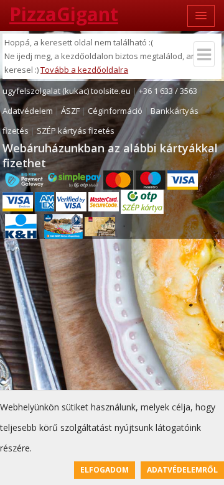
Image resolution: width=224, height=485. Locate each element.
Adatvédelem (27, 110)
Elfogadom (104, 469)
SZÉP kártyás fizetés (75, 130)
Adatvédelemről (182, 469)
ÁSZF (70, 110)
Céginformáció (115, 110)
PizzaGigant (63, 14)
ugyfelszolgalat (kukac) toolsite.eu (66, 90)
